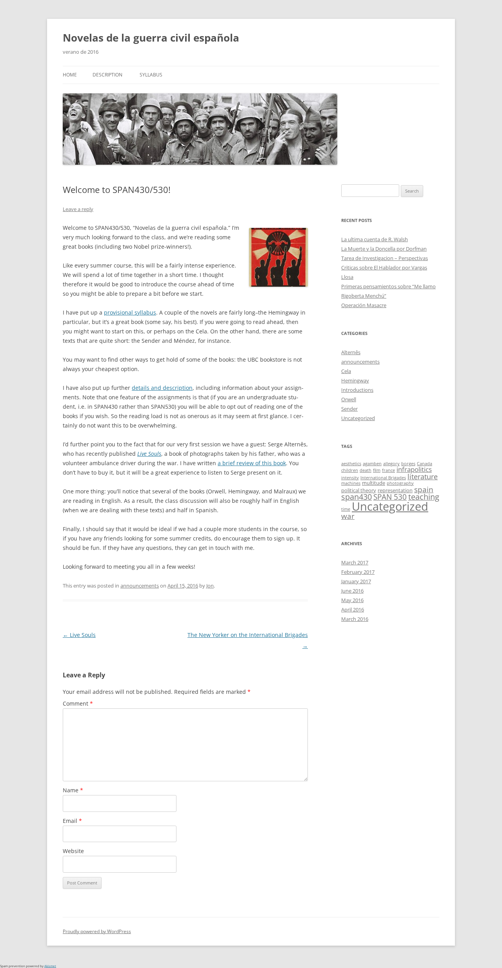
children (349, 470)
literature (422, 476)
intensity (350, 477)
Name (73, 790)
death (365, 470)
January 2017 (356, 581)
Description (107, 74)
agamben (372, 463)
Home (70, 74)
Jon (210, 585)
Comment (78, 703)
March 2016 (354, 618)
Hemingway (355, 380)
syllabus (151, 74)
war (348, 516)
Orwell (348, 399)
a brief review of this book (252, 463)
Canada (424, 463)
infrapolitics (414, 469)
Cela (346, 371)
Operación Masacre (363, 305)
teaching (423, 496)
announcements (139, 585)
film (376, 470)
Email (72, 820)
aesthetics (351, 463)
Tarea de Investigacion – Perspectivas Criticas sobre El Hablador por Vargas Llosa (384, 267)
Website (73, 851)
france (388, 470)
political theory (358, 490)
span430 (356, 496)
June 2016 (352, 590)
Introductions (357, 389)
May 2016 (352, 600)
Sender (349, 408)
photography (400, 483)
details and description (162, 387)
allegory (391, 463)
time (345, 509)
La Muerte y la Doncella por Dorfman (384, 248)
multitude (373, 482)
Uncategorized (358, 418)
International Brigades (383, 477)
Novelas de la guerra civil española (151, 38)
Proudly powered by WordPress (97, 931)
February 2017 (358, 571)
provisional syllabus (130, 312)
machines (350, 483)
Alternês (350, 352)
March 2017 (354, 562)
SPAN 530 (390, 497)
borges (408, 463)
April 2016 (352, 609)
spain (423, 489)
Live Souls (79, 635)
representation (395, 490)
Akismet (50, 966)
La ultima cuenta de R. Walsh (374, 239)
